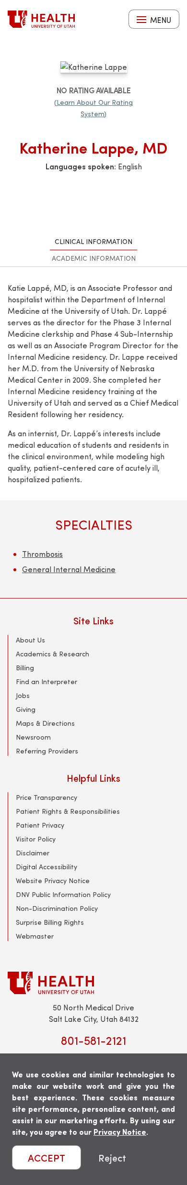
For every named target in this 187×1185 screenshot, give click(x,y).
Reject (112, 1157)
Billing (25, 667)
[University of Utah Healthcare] (93, 983)
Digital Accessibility (46, 866)
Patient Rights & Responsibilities (68, 811)
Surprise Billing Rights (50, 922)
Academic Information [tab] (94, 258)
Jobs (23, 695)
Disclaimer (32, 852)
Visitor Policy (36, 838)
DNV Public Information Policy (63, 894)
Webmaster (35, 936)
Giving (25, 709)
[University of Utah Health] (41, 19)
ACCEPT (46, 1157)
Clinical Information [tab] (93, 241)
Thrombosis (42, 554)
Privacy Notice (120, 1131)
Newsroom (33, 737)
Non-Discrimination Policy (57, 908)
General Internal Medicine (69, 569)
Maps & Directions (45, 723)
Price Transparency (46, 797)
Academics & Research (52, 653)
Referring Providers (47, 750)
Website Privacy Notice (53, 880)
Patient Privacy (40, 825)
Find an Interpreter (46, 681)
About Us (30, 639)
